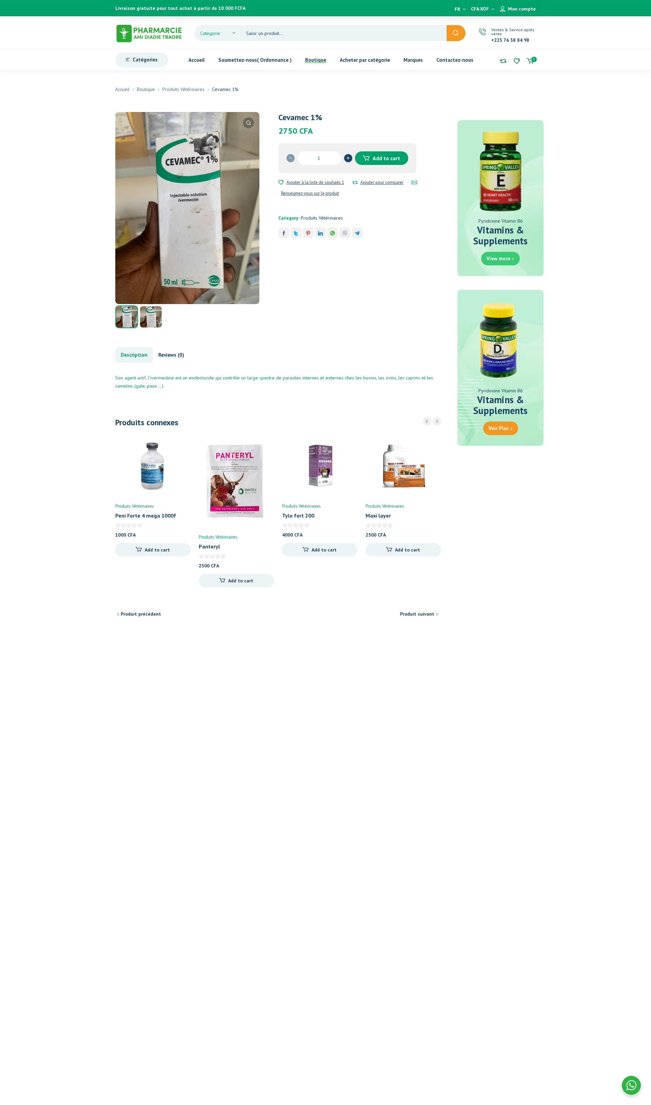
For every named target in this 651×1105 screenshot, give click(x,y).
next (437, 421)
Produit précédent (141, 614)
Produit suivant (417, 614)
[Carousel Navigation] (432, 421)
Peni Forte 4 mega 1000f (145, 515)
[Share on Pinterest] (308, 232)
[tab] (134, 355)
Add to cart (386, 158)
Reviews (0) (171, 355)
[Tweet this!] (296, 232)
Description (134, 355)
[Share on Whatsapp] (332, 232)
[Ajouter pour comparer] (355, 182)
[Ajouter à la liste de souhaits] (281, 182)
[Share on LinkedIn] (320, 232)
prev (427, 421)
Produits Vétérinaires (183, 89)
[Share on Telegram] (357, 232)
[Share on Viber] (344, 232)
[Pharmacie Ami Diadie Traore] (149, 32)
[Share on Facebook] (283, 232)
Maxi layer (378, 515)
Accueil (122, 89)
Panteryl (209, 546)
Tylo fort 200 (298, 515)
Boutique (146, 89)
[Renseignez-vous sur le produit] (414, 182)
